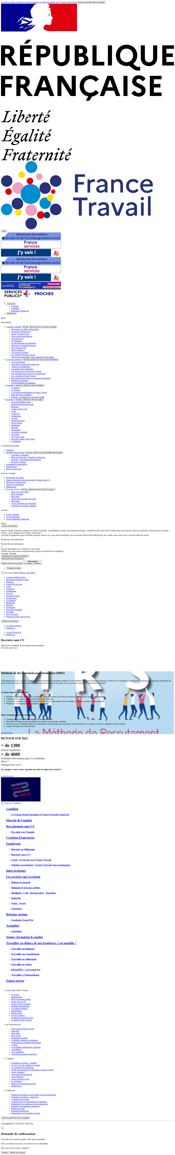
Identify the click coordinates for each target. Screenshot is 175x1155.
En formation (16, 341)
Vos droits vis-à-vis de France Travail (26, 371)
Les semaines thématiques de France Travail (29, 392)
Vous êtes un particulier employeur (25, 364)
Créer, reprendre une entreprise (23, 503)
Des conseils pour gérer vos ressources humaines (31, 378)
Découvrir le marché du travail (23, 345)
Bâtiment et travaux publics (25, 887)
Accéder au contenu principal (27, 2)
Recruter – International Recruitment (26, 460)
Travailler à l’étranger (20, 455)
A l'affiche (15, 388)
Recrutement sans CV (20, 826)
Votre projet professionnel (21, 336)
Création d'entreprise (20, 837)
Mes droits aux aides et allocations (25, 329)
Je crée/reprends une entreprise (23, 343)
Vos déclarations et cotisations (23, 383)
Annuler (5, 1153)
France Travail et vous (20, 334)
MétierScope (16, 1086)
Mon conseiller (17, 494)
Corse (13, 411)
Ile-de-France (16, 423)
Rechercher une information (12, 544)
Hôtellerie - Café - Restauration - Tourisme (33, 893)
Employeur (10, 628)
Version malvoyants (68, 2)
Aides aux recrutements (20, 367)
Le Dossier (15, 390)
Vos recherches (17, 339)
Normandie (15, 430)
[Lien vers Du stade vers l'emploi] (20, 801)
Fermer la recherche (9, 526)
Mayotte (14, 427)
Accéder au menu (8, 2)
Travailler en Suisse (21, 964)
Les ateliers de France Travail (23, 355)
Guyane (14, 418)
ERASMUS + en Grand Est (25, 969)
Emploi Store (16, 1013)
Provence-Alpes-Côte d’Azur (18, 617)
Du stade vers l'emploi (22, 832)
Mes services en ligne (20, 492)
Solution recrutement (19, 380)
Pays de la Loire (17, 437)
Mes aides (15, 496)
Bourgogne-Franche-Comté (22, 404)
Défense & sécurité (20, 882)
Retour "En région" (28, 573)
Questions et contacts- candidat (23, 506)
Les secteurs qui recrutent (23, 876)
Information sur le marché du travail (25, 1113)
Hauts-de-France (18, 421)
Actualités (12, 925)
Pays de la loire (12, 614)
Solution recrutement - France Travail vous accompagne (40, 865)
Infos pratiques (16, 870)
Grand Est (15, 414)
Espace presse (15, 980)
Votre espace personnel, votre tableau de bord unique (32, 357)
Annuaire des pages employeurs (24, 1054)
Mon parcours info (18, 348)
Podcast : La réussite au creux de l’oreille (27, 397)
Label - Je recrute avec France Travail (31, 860)
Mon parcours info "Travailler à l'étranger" (28, 457)
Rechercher (12, 559)
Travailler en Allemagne (23, 959)
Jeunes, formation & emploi (24, 937)
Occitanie (15, 434)
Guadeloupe (16, 416)
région (14, 568)
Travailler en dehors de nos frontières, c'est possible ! (41, 943)
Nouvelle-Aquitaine (19, 432)
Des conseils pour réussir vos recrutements (28, 374)
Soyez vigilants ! (18, 350)
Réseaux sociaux (17, 914)
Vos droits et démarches (20, 332)
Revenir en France (18, 462)
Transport (16, 908)
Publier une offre (18, 1109)
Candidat (12, 809)
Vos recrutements (18, 362)
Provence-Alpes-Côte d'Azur (23, 439)
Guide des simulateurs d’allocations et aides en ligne (32, 1070)
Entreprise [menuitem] (15, 309)
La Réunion (16, 441)
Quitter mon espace (17, 1153)
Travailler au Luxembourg (25, 954)
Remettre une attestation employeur (25, 1106)
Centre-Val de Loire (19, 409)
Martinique (15, 425)
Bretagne (15, 407)
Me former (15, 501)
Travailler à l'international (25, 975)
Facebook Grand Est (22, 920)
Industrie (16, 898)
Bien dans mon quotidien (21, 395)
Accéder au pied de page (50, 2)
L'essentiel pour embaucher (22, 369)
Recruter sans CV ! (21, 854)
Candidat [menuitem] (15, 306)
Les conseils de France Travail (23, 376)
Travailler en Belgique (22, 948)
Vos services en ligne (19, 352)
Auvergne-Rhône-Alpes (21, 402)
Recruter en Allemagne (23, 849)
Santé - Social (18, 903)
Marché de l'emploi (19, 820)
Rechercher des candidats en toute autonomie (29, 1104)
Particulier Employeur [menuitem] (20, 311)
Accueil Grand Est (13, 626)
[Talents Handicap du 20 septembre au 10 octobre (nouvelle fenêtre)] (31, 289)
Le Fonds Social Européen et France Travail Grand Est (40, 814)
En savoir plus (7, 733)
